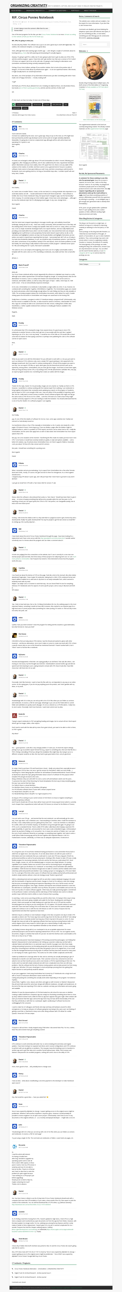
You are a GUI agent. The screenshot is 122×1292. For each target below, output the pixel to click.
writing (25, 108)
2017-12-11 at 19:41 (23, 1214)
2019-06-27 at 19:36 (23, 1241)
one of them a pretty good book (29, 88)
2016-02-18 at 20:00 (23, 465)
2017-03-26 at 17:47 (23, 1106)
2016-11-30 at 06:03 (23, 1061)
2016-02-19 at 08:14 (23, 513)
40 (20, 24)
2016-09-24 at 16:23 (23, 813)
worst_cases (16, 108)
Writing (15, 24)
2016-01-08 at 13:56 (23, 129)
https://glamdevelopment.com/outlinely (24, 1229)
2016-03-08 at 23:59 (23, 570)
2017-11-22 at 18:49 (23, 1147)
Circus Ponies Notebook (37, 22)
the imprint (82, 23)
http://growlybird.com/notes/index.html (53, 538)
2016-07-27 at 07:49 (23, 743)
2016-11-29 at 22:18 (23, 1039)
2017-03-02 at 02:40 (23, 1076)
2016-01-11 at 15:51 (23, 325)
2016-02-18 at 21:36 (23, 492)
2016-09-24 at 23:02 (23, 847)
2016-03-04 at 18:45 (23, 549)
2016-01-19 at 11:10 (23, 410)
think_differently (57, 104)
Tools (69, 22)
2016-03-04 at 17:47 (23, 531)
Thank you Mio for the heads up (32, 37)
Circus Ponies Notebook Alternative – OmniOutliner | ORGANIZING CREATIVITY (39, 1269)
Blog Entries (16, 10)
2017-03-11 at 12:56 (23, 1092)
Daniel (25, 22)
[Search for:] (95, 44)
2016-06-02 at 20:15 (23, 636)
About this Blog (90, 10)
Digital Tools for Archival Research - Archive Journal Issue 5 (33, 1273)
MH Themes (31, 1288)
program (46, 104)
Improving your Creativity (51, 22)
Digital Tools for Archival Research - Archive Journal (30, 1277)
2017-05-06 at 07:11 (23, 1127)
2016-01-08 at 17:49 (23, 182)
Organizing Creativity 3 (34, 10)
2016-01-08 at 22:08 (23, 267)
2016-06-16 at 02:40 (23, 656)
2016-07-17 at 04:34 (23, 716)
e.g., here (23, 53)
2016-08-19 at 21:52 (23, 763)
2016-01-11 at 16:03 (23, 354)
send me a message (93, 38)
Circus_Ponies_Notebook (23, 104)
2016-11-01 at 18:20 (23, 1023)
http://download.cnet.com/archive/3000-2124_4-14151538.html (31, 1204)
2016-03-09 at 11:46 (23, 599)
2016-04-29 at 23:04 (23, 620)
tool (66, 104)
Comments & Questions (57, 10)
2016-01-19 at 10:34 (23, 381)
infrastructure (37, 104)
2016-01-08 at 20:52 (23, 217)
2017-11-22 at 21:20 (23, 1193)
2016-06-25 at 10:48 (23, 677)
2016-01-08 (17, 22)
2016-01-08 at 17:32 (23, 156)
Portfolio (75, 10)
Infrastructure (63, 22)
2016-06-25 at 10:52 (23, 696)
